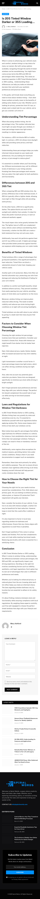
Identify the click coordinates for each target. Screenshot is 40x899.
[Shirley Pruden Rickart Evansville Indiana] (7, 731)
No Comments (7, 29)
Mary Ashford (11, 26)
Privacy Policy (18, 879)
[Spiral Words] (20, 3)
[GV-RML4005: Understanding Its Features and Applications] (7, 742)
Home (3, 9)
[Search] (37, 3)
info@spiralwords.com (19, 804)
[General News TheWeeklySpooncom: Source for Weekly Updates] (7, 721)
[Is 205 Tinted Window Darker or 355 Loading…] (20, 44)
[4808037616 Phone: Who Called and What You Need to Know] (7, 762)
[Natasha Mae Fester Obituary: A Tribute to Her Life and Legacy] (7, 752)
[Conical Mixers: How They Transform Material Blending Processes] (7, 819)
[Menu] (3, 3)
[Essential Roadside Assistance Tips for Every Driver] (7, 829)
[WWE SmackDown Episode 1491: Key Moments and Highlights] (7, 710)
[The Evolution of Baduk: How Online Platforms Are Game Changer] (7, 840)
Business (5, 14)
